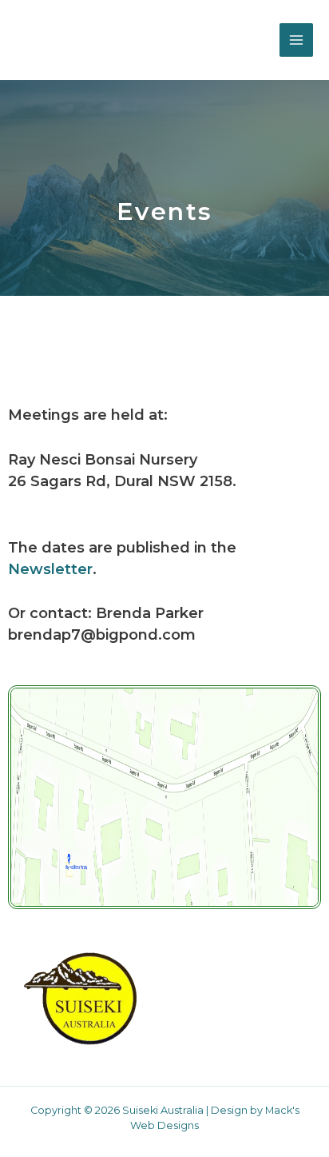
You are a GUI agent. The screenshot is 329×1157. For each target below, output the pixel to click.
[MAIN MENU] (296, 40)
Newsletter (50, 569)
